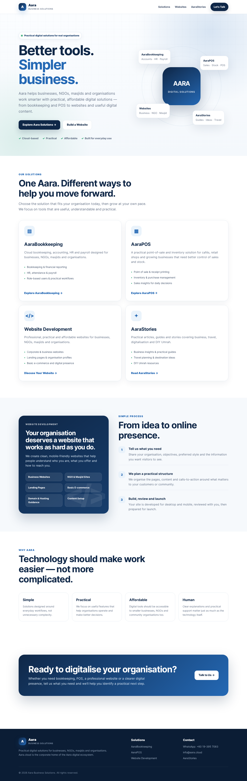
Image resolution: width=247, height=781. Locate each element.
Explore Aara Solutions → (39, 124)
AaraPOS (136, 752)
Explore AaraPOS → (144, 293)
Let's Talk (219, 6)
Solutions (164, 6)
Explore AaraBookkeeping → (43, 293)
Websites (180, 6)
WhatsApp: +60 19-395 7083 (200, 746)
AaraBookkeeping (141, 746)
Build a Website (77, 124)
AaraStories (198, 6)
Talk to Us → (207, 675)
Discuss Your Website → (40, 373)
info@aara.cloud (192, 752)
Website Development (144, 758)
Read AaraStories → (144, 373)
